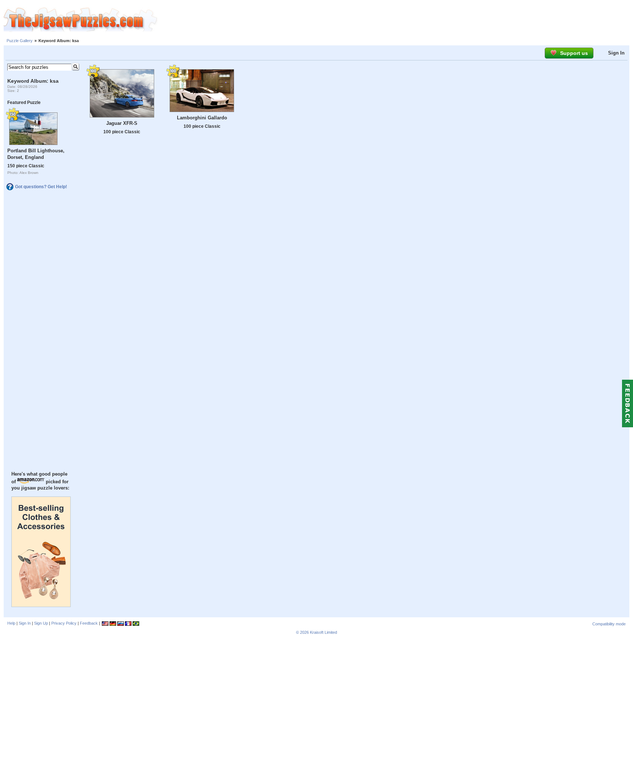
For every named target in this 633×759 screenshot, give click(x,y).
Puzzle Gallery (20, 40)
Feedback (89, 623)
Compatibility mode (609, 624)
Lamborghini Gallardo (202, 117)
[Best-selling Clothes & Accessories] (41, 605)
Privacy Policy (64, 623)
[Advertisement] (395, 20)
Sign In (616, 53)
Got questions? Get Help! (41, 186)
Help (11, 623)
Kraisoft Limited (323, 632)
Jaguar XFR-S (121, 123)
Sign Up (41, 623)
